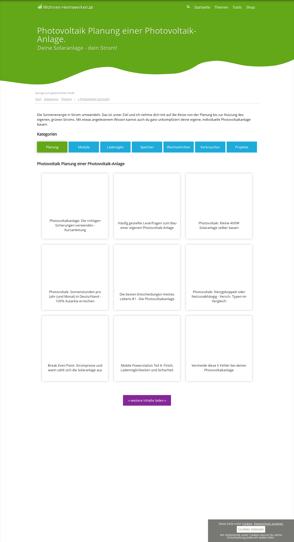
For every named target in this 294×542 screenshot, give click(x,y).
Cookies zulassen (251, 529)
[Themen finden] (188, 7)
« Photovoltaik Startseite (94, 99)
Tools (237, 7)
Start (38, 99)
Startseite (202, 7)
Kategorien (51, 99)
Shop (250, 7)
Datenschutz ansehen (268, 524)
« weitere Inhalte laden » (147, 400)
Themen (221, 7)
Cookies (247, 524)
